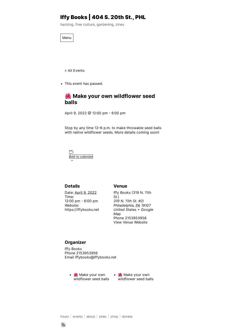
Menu (66, 37)
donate (127, 316)
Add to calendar (81, 156)
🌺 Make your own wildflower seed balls (91, 276)
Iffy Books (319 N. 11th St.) (132, 194)
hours (64, 316)
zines (103, 316)
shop (114, 316)
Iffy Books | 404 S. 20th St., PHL (103, 17)
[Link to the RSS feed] (63, 325)
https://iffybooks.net (82, 209)
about (90, 316)
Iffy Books (73, 249)
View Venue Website (130, 222)
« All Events (74, 70)
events (78, 316)
